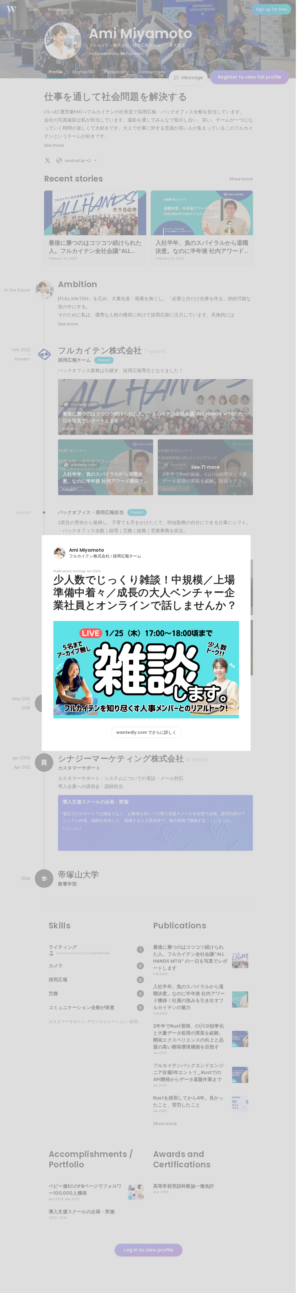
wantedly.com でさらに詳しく (146, 732)
